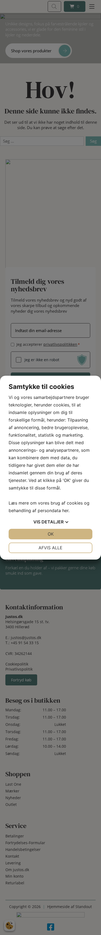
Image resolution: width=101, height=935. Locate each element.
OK (51, 534)
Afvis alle (50, 547)
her (65, 510)
